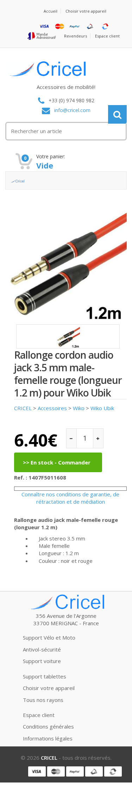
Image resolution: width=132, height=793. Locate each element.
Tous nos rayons (43, 699)
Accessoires (52, 408)
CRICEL (23, 408)
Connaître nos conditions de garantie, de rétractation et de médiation (70, 498)
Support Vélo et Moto (49, 637)
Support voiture (42, 660)
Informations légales (48, 738)
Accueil (50, 11)
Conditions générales (48, 726)
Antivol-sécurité (42, 649)
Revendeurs (75, 36)
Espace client (107, 36)
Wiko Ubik (102, 408)
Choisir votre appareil (85, 11)
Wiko (78, 408)
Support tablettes (44, 676)
